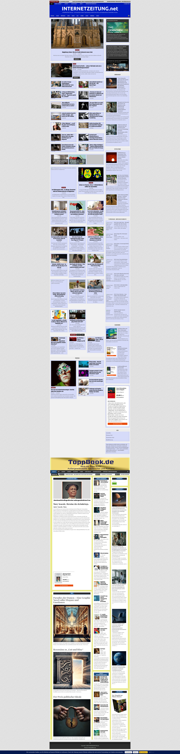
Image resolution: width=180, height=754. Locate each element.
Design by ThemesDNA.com (90, 748)
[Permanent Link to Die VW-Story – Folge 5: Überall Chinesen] (91, 339)
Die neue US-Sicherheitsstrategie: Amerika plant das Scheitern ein (62, 390)
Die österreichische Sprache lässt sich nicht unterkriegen (96, 380)
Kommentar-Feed (110, 438)
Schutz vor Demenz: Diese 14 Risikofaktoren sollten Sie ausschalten (91, 185)
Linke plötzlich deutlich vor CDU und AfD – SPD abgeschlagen (95, 83)
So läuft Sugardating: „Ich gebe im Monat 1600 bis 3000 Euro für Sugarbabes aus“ (59, 321)
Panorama (92, 16)
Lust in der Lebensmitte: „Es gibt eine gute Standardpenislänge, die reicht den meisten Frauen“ (77, 161)
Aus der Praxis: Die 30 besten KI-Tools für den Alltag (95, 264)
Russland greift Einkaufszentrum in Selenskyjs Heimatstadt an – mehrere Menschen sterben (96, 137)
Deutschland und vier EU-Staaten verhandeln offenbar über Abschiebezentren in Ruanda (68, 147)
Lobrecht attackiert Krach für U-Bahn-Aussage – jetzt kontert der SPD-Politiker (69, 114)
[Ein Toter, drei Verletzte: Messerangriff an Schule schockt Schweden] (111, 186)
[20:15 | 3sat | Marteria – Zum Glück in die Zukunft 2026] (109, 302)
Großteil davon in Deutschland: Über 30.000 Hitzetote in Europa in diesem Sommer (122, 157)
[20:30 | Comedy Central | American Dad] (109, 317)
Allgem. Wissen (74, 3)
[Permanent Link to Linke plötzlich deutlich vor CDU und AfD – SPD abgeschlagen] (84, 84)
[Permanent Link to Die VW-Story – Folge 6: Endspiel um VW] (72, 339)
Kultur (81, 3)
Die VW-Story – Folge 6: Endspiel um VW (81, 339)
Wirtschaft (63, 16)
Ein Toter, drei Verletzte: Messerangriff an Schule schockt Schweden (123, 178)
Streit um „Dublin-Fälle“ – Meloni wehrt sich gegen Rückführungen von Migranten (68, 137)
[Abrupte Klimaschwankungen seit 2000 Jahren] (111, 358)
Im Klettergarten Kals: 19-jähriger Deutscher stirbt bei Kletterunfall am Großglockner (63, 190)
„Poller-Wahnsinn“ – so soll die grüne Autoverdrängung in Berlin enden (68, 125)
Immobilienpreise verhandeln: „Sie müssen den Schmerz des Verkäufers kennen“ (59, 212)
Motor (87, 16)
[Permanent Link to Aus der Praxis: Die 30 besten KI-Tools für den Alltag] (95, 258)
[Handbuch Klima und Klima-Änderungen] (111, 339)
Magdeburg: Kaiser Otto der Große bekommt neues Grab (77, 52)
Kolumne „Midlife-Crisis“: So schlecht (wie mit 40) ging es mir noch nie (59, 265)
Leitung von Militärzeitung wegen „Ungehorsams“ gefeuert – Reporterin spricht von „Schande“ (69, 94)
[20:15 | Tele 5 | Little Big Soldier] (109, 292)
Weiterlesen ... (77, 59)
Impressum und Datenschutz (91, 3)
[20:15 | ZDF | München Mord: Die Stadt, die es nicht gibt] (109, 281)
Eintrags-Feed (109, 436)
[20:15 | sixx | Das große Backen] (109, 267)
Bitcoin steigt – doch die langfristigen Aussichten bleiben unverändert (95, 363)
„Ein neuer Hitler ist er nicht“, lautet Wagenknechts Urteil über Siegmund (96, 104)
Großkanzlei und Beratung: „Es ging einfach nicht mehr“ (77, 320)
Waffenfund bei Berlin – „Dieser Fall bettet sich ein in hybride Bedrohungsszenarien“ (87, 66)
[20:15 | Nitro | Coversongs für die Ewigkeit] (109, 251)
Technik (82, 16)
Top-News (52, 16)
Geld (77, 16)
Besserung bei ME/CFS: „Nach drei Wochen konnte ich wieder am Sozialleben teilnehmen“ (59, 161)
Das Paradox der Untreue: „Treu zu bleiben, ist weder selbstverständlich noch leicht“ (77, 265)
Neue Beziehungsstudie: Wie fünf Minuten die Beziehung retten (95, 291)
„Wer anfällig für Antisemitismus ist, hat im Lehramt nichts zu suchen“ (68, 104)
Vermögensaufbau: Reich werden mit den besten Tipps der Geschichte (59, 238)
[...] (117, 41)
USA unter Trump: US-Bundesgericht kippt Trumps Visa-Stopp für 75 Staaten (77, 238)
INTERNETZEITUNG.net (90, 8)
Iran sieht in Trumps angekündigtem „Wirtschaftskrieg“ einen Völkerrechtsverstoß (68, 84)
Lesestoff (66, 3)
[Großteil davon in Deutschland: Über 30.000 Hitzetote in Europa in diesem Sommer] (111, 163)
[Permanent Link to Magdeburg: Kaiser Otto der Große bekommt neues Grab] (77, 34)
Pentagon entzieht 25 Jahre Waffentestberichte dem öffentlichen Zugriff (96, 372)
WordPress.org (109, 441)
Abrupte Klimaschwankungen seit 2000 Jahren (122, 350)
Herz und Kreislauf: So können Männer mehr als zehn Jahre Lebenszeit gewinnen (77, 291)
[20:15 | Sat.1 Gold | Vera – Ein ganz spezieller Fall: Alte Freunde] (109, 230)
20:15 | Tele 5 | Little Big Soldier (121, 286)
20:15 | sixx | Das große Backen (120, 260)
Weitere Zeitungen (58, 3)
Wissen (97, 16)
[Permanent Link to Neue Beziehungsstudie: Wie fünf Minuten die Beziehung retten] (95, 284)
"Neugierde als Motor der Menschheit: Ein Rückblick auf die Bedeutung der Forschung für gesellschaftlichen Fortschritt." (123, 108)
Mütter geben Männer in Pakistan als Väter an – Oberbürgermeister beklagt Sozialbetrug (96, 115)
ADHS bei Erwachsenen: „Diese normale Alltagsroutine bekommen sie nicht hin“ (95, 238)
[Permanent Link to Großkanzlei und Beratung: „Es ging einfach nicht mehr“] (77, 314)
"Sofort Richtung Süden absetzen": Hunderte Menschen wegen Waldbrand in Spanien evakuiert (123, 199)
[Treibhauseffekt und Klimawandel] (111, 377)
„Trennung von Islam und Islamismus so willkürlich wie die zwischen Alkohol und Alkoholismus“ (96, 94)
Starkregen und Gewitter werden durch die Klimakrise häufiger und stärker (96, 390)
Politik (57, 16)
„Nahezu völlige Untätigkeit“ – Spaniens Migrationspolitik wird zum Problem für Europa (96, 146)
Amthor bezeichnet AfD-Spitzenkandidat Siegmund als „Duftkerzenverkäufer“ (95, 125)
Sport (68, 16)
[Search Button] (129, 16)
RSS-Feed (74, 69)
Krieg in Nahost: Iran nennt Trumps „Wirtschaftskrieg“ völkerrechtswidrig (59, 294)
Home (52, 3)
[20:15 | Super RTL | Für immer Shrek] (109, 241)
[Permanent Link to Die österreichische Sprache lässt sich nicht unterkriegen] (84, 382)
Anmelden (108, 434)
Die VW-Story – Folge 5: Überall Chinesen (99, 339)
